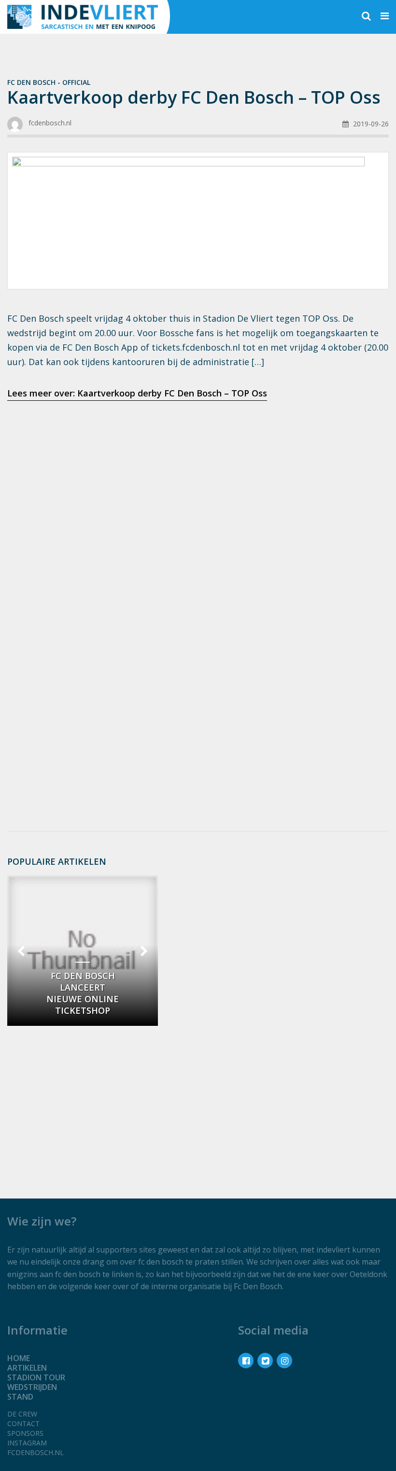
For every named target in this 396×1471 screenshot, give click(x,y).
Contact (23, 1423)
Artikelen (27, 1367)
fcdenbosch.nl (35, 1452)
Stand (20, 1396)
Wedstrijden (32, 1387)
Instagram (27, 1442)
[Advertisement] (198, 484)
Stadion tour (36, 1377)
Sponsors (25, 1433)
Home (18, 1358)
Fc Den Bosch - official (48, 82)
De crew (22, 1413)
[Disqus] (198, 695)
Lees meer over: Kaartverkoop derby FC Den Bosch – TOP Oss (137, 393)
